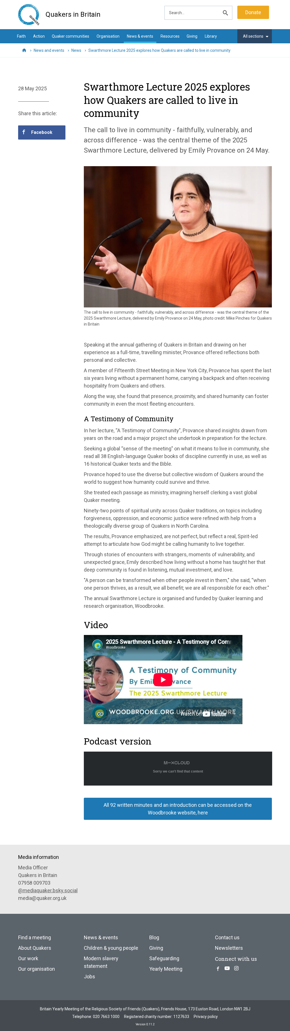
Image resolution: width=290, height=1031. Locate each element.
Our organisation (36, 969)
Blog (154, 937)
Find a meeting (34, 937)
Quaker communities (70, 36)
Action (39, 36)
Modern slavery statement (101, 962)
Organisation (108, 36)
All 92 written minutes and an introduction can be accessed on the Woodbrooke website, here (178, 809)
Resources (170, 36)
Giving (192, 36)
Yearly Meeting (165, 969)
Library (211, 36)
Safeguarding (164, 958)
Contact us (227, 937)
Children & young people (111, 948)
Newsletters (229, 948)
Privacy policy (206, 1016)
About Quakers (34, 948)
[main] (145, 451)
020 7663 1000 (106, 1016)
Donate (253, 12)
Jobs (89, 976)
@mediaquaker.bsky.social (48, 890)
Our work (28, 958)
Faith (21, 36)
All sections (253, 36)
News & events (140, 36)
